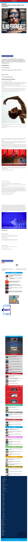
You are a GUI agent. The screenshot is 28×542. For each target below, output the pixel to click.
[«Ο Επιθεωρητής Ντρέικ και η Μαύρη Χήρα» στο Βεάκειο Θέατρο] (7, 367)
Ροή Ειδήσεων (14, 354)
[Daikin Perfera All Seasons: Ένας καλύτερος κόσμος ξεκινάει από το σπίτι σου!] (7, 459)
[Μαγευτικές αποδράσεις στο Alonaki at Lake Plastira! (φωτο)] (7, 435)
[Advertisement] (14, 133)
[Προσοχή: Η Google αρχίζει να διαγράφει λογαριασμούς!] (7, 418)
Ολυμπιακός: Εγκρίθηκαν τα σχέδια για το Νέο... (14, 403)
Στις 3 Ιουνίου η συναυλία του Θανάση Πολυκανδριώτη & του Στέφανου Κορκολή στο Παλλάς (15, 285)
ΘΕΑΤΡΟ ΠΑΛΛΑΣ (10, 262)
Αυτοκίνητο (14, 419)
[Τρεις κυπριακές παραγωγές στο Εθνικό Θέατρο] (7, 362)
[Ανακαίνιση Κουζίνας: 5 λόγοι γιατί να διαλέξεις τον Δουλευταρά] (7, 462)
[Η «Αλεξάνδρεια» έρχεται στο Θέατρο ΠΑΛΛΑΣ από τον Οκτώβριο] (7, 279)
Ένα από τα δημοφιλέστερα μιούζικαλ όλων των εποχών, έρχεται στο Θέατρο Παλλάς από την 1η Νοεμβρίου (15, 275)
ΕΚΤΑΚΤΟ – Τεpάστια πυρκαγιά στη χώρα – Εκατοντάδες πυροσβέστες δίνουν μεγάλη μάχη (21, 269)
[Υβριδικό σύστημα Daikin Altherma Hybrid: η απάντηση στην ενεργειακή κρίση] (7, 465)
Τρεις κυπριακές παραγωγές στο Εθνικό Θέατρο (14, 361)
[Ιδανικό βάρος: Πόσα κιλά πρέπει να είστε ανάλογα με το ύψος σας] (7, 475)
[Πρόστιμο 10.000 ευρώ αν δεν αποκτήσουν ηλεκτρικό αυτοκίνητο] (7, 425)
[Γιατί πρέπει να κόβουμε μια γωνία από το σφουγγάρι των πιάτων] (7, 450)
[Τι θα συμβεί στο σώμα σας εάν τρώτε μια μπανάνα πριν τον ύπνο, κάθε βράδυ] (7, 472)
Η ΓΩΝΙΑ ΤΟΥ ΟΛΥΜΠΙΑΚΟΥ (14, 386)
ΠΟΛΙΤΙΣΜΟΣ (6, 280)
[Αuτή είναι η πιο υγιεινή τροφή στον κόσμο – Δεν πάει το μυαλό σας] (7, 469)
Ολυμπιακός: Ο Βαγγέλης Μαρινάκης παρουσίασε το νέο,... (14, 397)
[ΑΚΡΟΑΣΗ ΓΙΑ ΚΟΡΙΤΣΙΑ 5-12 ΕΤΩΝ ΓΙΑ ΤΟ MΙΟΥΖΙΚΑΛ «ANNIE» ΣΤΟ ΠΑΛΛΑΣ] (7, 282)
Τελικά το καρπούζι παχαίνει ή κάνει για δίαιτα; (14, 409)
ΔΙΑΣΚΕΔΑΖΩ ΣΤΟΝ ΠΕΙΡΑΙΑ (14, 336)
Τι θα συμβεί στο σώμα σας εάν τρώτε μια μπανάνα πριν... (15, 471)
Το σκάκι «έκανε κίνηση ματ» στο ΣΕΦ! (13, 383)
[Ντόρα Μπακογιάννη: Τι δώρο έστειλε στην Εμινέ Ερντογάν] (7, 455)
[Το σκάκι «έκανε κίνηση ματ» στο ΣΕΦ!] (7, 384)
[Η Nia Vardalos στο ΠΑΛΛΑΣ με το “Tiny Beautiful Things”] (7, 288)
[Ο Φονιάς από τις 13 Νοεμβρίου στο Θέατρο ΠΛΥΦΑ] (7, 365)
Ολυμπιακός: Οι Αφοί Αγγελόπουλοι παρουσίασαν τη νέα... (14, 391)
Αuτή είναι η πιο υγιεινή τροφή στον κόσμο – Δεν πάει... (15, 468)
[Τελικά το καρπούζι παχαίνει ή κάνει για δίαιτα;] (7, 410)
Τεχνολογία (14, 412)
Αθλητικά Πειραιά (14, 373)
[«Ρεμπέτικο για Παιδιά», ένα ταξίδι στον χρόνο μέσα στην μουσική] (7, 440)
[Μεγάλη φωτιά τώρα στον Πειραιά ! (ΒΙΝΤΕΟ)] (7, 360)
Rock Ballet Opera (6, 262)
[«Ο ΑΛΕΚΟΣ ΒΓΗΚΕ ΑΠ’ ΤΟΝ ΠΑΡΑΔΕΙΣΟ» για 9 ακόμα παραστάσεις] (7, 370)
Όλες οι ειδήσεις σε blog (14, 2)
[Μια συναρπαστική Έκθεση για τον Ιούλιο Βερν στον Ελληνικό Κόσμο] (7, 442)
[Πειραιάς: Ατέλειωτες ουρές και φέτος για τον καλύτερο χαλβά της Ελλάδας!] (14, 348)
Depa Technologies (17, 540)
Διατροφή (14, 466)
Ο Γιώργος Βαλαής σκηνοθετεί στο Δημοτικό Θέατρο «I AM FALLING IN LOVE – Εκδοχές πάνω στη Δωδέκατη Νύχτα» (8, 269)
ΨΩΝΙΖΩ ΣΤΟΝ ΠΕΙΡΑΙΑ (14, 345)
